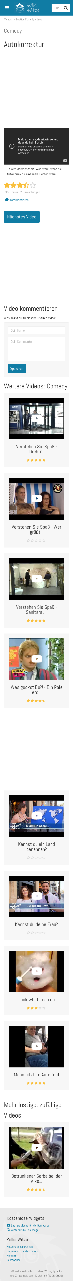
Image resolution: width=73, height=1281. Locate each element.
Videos (8, 19)
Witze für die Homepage (24, 1230)
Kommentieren (19, 200)
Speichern (17, 368)
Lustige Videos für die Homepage (29, 1225)
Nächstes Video (21, 217)
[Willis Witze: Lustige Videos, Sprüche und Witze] (25, 8)
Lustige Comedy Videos (29, 19)
